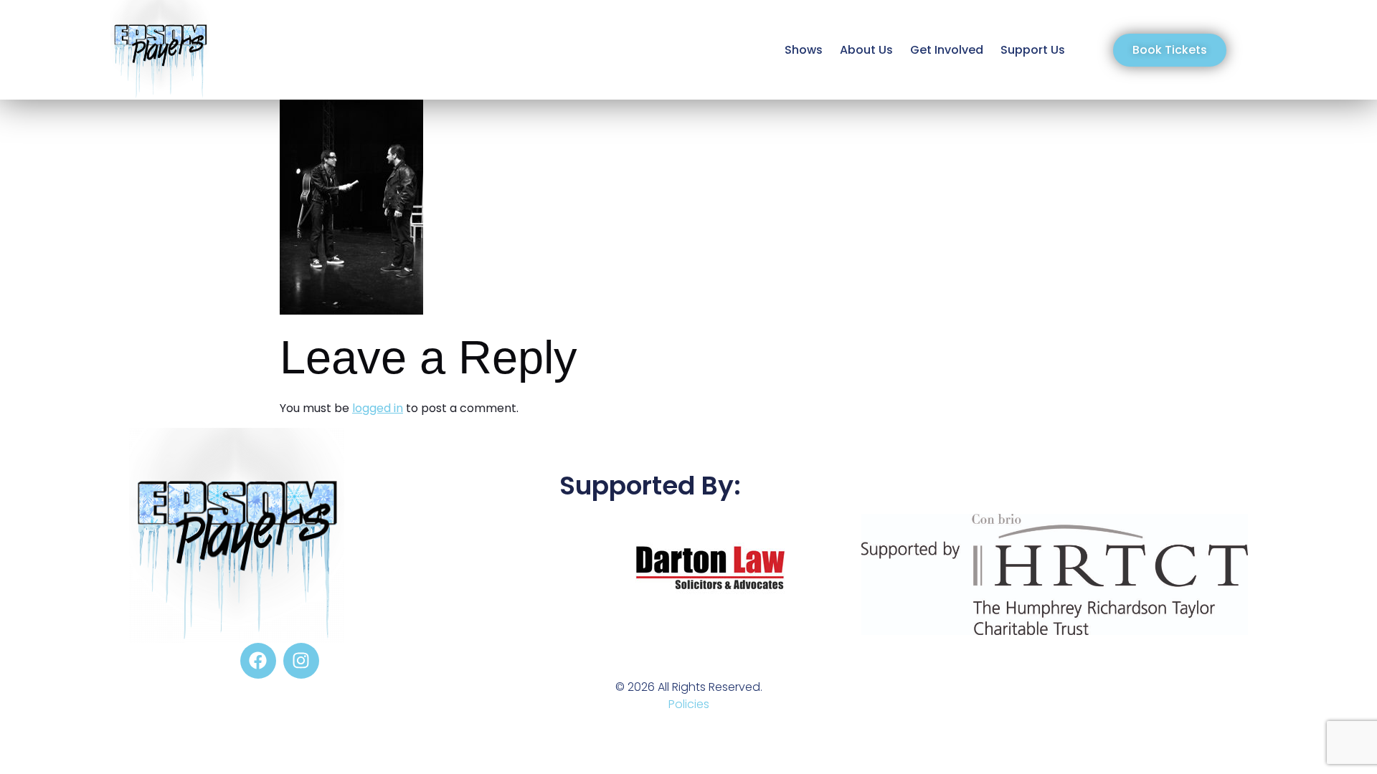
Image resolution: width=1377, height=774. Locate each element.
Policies (688, 704)
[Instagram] (301, 661)
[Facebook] (258, 661)
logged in (377, 408)
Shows (804, 50)
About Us (866, 50)
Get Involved (946, 50)
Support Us (1032, 50)
